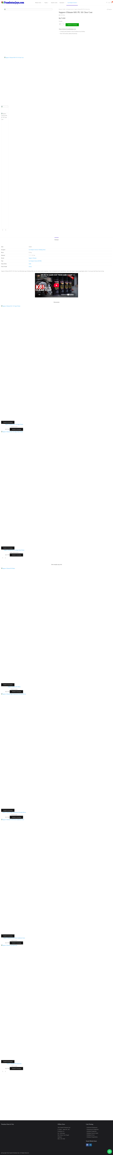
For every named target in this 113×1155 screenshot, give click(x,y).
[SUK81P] (28, 80)
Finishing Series (41, 249)
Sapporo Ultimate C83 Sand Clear (14, 1063)
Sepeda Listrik (54, 2)
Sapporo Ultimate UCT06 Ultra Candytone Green (14, 938)
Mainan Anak (38, 2)
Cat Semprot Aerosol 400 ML (35, 261)
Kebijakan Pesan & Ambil (92, 1133)
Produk (64, 9)
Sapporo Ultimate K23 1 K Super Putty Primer (14, 550)
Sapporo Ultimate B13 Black (14, 686)
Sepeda (46, 2)
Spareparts (62, 2)
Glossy (30, 266)
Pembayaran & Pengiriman (93, 1129)
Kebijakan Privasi (90, 1135)
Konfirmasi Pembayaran (92, 1127)
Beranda (60, 9)
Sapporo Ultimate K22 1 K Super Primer (14, 424)
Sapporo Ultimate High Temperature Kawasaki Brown (14, 812)
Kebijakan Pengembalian (92, 1137)
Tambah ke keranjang (72, 24)
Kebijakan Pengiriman (91, 1131)
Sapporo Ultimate (32, 258)
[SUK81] (28, 32)
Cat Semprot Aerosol (72, 2)
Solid (30, 263)
